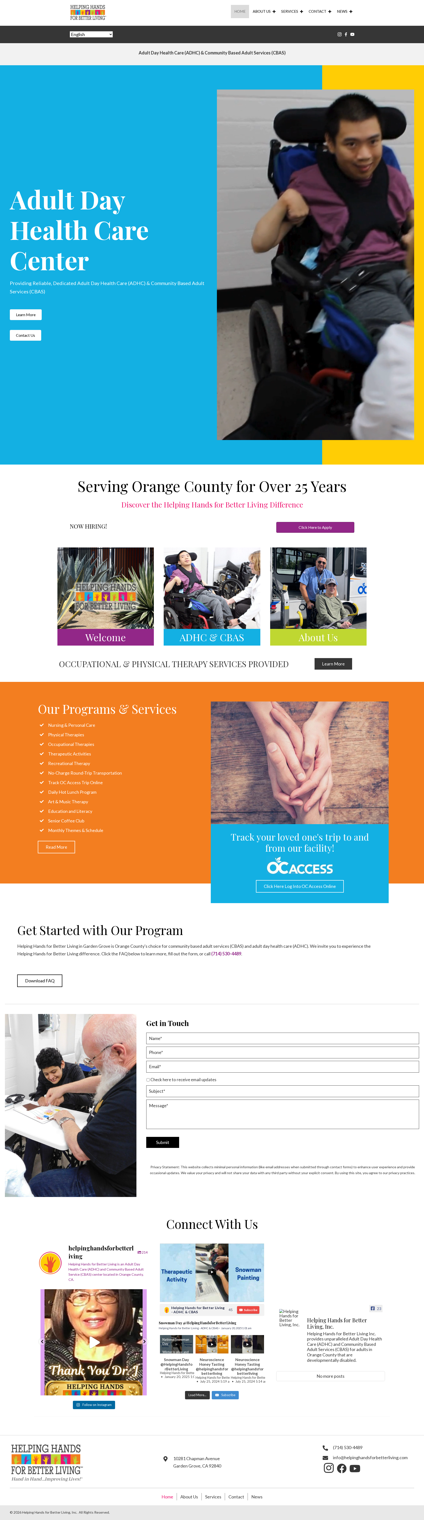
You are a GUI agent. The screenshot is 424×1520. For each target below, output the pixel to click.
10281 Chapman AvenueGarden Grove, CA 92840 (197, 1462)
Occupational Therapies (71, 744)
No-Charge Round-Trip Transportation (85, 773)
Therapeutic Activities (69, 753)
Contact (317, 11)
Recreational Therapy (69, 763)
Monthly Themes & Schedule (75, 830)
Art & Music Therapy (68, 801)
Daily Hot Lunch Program (72, 792)
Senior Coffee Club (66, 820)
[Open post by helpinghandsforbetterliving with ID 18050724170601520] (93, 1342)
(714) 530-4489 (226, 953)
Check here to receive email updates (183, 1079)
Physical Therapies (66, 734)
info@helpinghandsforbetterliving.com (370, 1457)
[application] (315, 265)
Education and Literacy (70, 811)
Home (240, 11)
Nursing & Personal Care (71, 725)
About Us (262, 11)
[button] (26, 314)
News (342, 11)
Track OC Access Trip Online (75, 782)
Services (289, 11)
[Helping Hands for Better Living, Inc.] (291, 1318)
